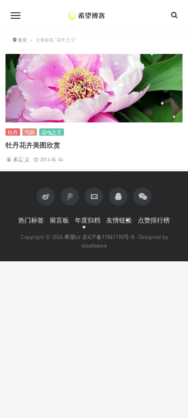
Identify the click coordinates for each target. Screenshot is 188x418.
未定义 (21, 159)
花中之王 (52, 132)
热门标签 (31, 220)
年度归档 (87, 220)
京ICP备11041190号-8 (108, 236)
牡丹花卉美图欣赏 (32, 145)
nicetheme (94, 245)
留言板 (59, 220)
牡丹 (13, 132)
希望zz (72, 236)
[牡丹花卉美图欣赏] (94, 89)
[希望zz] (94, 15)
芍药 (30, 132)
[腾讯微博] (70, 196)
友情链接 (119, 220)
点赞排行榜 (154, 220)
